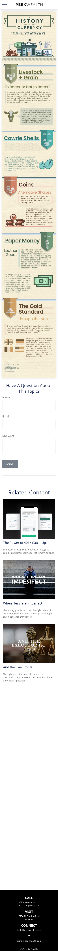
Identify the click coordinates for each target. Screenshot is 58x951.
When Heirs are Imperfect (22, 603)
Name (6, 397)
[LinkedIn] (29, 935)
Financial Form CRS (30, 949)
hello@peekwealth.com (29, 930)
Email (6, 416)
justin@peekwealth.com (29, 940)
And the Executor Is (17, 667)
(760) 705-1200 (32, 902)
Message (8, 435)
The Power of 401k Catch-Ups (25, 542)
